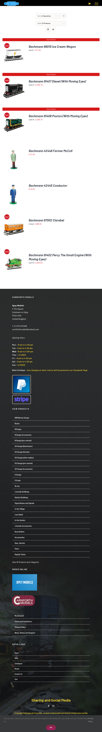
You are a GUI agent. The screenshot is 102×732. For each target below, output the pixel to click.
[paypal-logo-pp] (21, 376)
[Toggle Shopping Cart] (89, 3)
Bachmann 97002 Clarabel (46, 220)
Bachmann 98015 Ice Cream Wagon (52, 46)
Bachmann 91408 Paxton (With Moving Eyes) (58, 116)
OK (51, 727)
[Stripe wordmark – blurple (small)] (21, 396)
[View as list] (53, 29)
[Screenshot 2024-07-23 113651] (24, 575)
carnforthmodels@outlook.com (25, 329)
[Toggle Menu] (96, 4)
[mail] (53, 706)
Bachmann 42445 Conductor (48, 185)
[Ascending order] (63, 16)
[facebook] (49, 706)
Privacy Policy (91, 719)
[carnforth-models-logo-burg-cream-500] (24, 591)
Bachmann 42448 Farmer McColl (50, 151)
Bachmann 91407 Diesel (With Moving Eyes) (57, 81)
